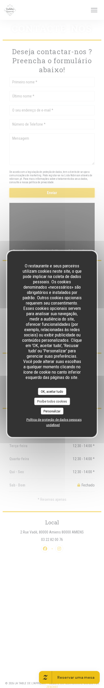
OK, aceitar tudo (52, 391)
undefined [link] (53, 425)
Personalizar (52, 411)
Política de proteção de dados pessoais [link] (54, 420)
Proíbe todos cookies (52, 401)
